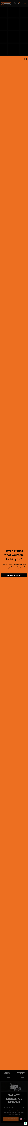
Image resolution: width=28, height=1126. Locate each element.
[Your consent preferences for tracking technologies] (25, 1123)
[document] (14, 563)
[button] (25, 59)
